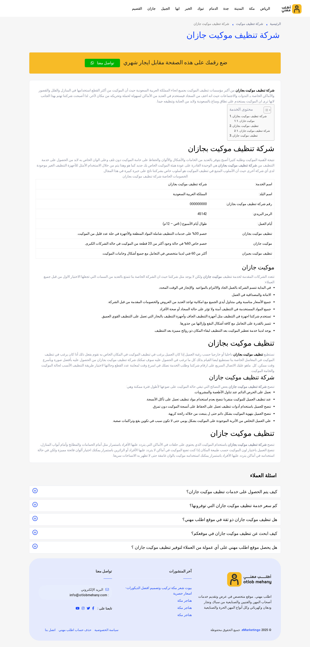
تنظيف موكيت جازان (245, 135)
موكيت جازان (247, 120)
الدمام (213, 9)
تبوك (200, 9)
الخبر (188, 9)
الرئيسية (275, 24)
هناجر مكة (184, 601)
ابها (177, 9)
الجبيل (165, 9)
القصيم (137, 9)
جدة (226, 9)
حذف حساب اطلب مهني (75, 630)
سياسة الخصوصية (106, 630)
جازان (151, 9)
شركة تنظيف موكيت (249, 24)
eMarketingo (251, 630)
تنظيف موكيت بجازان (245, 126)
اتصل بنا (50, 630)
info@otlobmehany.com (88, 595)
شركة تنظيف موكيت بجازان (249, 116)
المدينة (239, 9)
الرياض (265, 9)
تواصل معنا (105, 63)
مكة (252, 9)
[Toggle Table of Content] (265, 110)
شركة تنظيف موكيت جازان (254, 130)
